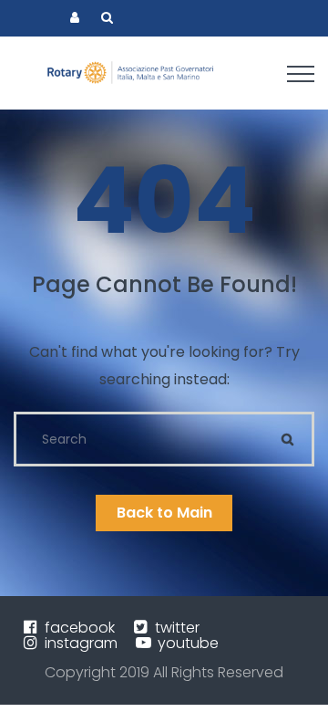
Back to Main (164, 512)
